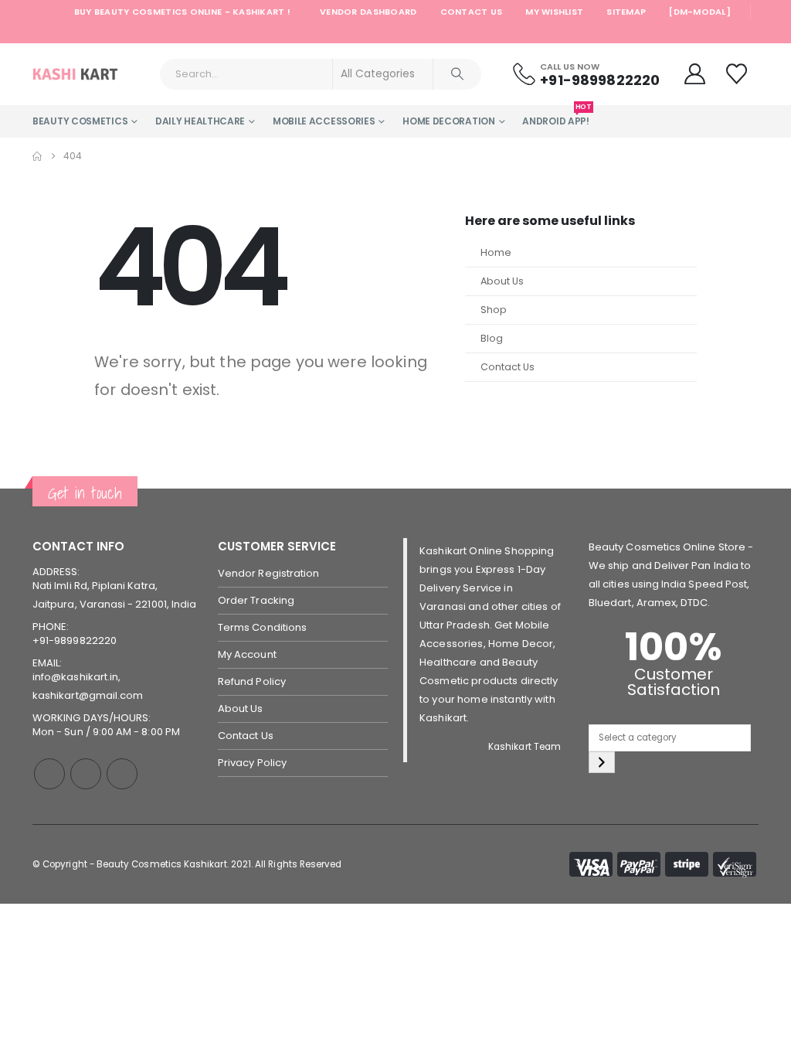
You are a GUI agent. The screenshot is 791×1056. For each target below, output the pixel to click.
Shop (493, 309)
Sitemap (626, 11)
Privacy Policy (252, 762)
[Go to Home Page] (37, 156)
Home (495, 252)
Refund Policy (252, 681)
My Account (247, 654)
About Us (502, 281)
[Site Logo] (75, 74)
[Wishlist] (738, 73)
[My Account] (694, 73)
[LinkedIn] (748, 33)
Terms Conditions (262, 627)
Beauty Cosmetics (79, 121)
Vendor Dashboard (368, 11)
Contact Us (471, 11)
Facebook (49, 773)
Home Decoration (448, 121)
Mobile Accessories (324, 121)
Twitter (85, 773)
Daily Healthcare (200, 121)
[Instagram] (727, 33)
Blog (491, 338)
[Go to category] (602, 762)
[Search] (457, 74)
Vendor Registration (268, 573)
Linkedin (122, 773)
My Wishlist (554, 11)
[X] (704, 33)
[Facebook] (683, 33)
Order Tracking (256, 600)
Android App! (555, 116)
